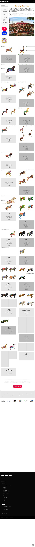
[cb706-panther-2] (5, 303)
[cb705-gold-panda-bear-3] (22, 269)
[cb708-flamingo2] (30, 321)
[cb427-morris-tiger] (11, 201)
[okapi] (30, 347)
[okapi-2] (22, 347)
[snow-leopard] (30, 303)
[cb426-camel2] (9, 173)
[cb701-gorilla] (22, 233)
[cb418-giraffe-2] (22, 129)
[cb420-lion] (9, 155)
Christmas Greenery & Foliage (7, 485)
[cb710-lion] (22, 173)
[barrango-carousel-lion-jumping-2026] (22, 181)
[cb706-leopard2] (30, 295)
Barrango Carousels (6, 493)
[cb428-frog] (22, 199)
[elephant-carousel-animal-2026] (30, 93)
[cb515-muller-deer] (5, 229)
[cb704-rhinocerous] (5, 269)
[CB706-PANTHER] (5, 295)
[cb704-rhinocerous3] (5, 277)
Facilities (4, 500)
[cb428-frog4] (22, 207)
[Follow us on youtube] (6, 513)
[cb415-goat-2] (5, 129)
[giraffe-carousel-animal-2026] (22, 137)
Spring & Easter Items (6, 491)
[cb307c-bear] (3, 68)
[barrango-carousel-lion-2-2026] (30, 177)
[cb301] (5, 46)
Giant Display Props (6, 490)
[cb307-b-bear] (11, 69)
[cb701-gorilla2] (30, 233)
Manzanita (4, 487)
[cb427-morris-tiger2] (3, 200)
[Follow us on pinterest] (4, 513)
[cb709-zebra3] (5, 355)
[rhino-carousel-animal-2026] (13, 277)
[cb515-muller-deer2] (13, 233)
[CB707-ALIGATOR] (5, 321)
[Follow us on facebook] (2, 513)
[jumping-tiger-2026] (9, 207)
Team (4, 502)
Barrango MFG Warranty (7, 506)
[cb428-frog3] (30, 199)
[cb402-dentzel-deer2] (5, 111)
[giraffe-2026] (30, 133)
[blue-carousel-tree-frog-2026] (22, 215)
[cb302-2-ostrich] (22, 49)
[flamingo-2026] (30, 329)
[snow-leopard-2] (22, 303)
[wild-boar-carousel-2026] (9, 49)
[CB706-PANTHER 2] (13, 295)
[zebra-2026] (5, 363)
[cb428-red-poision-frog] (30, 207)
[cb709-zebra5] (13, 355)
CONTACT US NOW (17, 386)
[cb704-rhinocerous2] (13, 269)
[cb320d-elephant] (30, 85)
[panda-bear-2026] (30, 273)
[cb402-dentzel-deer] (13, 111)
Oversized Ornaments (6, 488)
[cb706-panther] (13, 303)
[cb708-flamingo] (22, 321)
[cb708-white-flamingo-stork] (22, 329)
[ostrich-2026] (26, 54)
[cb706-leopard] (22, 295)
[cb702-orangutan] (5, 247)
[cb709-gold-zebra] (5, 347)
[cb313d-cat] (5, 89)
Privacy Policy (5, 509)
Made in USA (5, 497)
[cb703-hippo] (22, 251)
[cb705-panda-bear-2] (30, 269)
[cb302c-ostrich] (22, 54)
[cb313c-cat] (13, 85)
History (4, 499)
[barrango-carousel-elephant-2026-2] (22, 89)
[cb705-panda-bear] (22, 277)
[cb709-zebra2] (13, 347)
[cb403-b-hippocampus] (26, 111)
